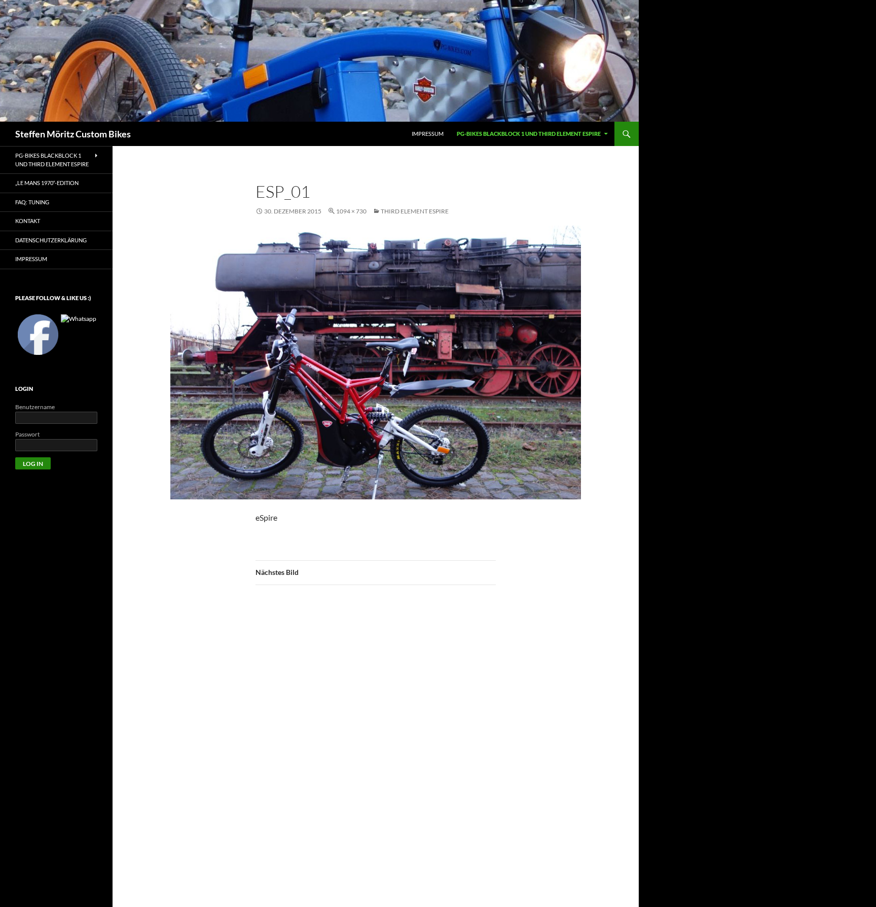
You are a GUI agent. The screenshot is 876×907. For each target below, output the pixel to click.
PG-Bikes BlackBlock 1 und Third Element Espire (529, 133)
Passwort (27, 434)
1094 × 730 (351, 211)
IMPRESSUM (428, 133)
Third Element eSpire (415, 211)
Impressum (31, 259)
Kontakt (27, 220)
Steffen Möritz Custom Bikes (73, 133)
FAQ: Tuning (32, 202)
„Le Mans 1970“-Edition (47, 182)
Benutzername (35, 407)
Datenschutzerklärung (51, 240)
